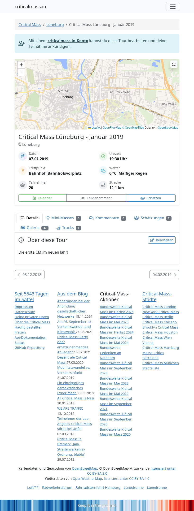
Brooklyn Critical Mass (160, 327)
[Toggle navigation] (172, 6)
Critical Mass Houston (160, 332)
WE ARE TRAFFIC (70, 408)
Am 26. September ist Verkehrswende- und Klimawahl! (74, 326)
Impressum (24, 306)
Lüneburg (55, 24)
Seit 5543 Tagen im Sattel (31, 296)
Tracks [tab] (70, 227)
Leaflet (96, 127)
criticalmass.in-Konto (68, 40)
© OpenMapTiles (133, 127)
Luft (33, 487)
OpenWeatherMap (87, 478)
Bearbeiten (164, 240)
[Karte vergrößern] (173, 64)
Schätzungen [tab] (155, 218)
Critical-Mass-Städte (157, 296)
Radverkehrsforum (57, 487)
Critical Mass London (159, 306)
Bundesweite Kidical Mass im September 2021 (116, 403)
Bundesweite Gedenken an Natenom (110, 352)
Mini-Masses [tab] (64, 218)
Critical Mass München (160, 363)
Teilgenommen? (99, 198)
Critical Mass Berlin (157, 317)
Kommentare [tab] (109, 218)
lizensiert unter (126, 478)
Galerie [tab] (36, 227)
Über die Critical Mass (32, 322)
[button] (97, 89)
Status (20, 342)
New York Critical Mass (160, 312)
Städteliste (150, 368)
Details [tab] (32, 218)
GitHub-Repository (29, 347)
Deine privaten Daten (32, 317)
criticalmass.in (30, 6)
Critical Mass (29, 24)
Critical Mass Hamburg (160, 347)
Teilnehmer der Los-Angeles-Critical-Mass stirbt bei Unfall (74, 423)
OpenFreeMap (112, 127)
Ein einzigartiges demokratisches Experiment (70, 388)
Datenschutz (25, 312)
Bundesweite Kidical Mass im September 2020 (116, 419)
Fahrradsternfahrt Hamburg (97, 487)
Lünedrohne (134, 487)
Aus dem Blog (72, 293)
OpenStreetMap (168, 127)
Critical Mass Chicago (159, 322)
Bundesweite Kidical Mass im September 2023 (116, 368)
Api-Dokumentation (30, 337)
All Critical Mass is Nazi (75, 398)
